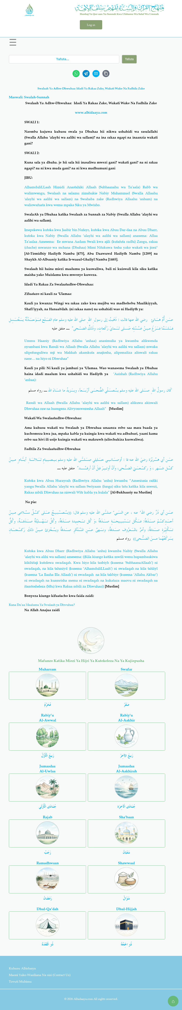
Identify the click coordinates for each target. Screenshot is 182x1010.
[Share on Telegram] (86, 73)
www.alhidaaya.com (91, 112)
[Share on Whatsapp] (76, 73)
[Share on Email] (96, 73)
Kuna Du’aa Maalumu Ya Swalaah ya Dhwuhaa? (42, 605)
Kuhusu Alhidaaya (22, 968)
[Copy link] (105, 73)
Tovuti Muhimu (20, 981)
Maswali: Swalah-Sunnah (29, 97)
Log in (91, 25)
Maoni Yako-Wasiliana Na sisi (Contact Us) (40, 975)
